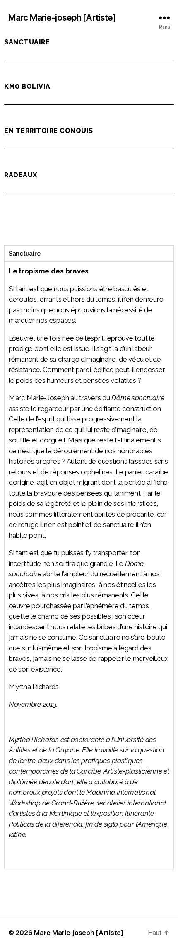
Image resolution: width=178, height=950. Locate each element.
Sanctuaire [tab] (25, 253)
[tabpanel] (89, 565)
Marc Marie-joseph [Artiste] (62, 17)
